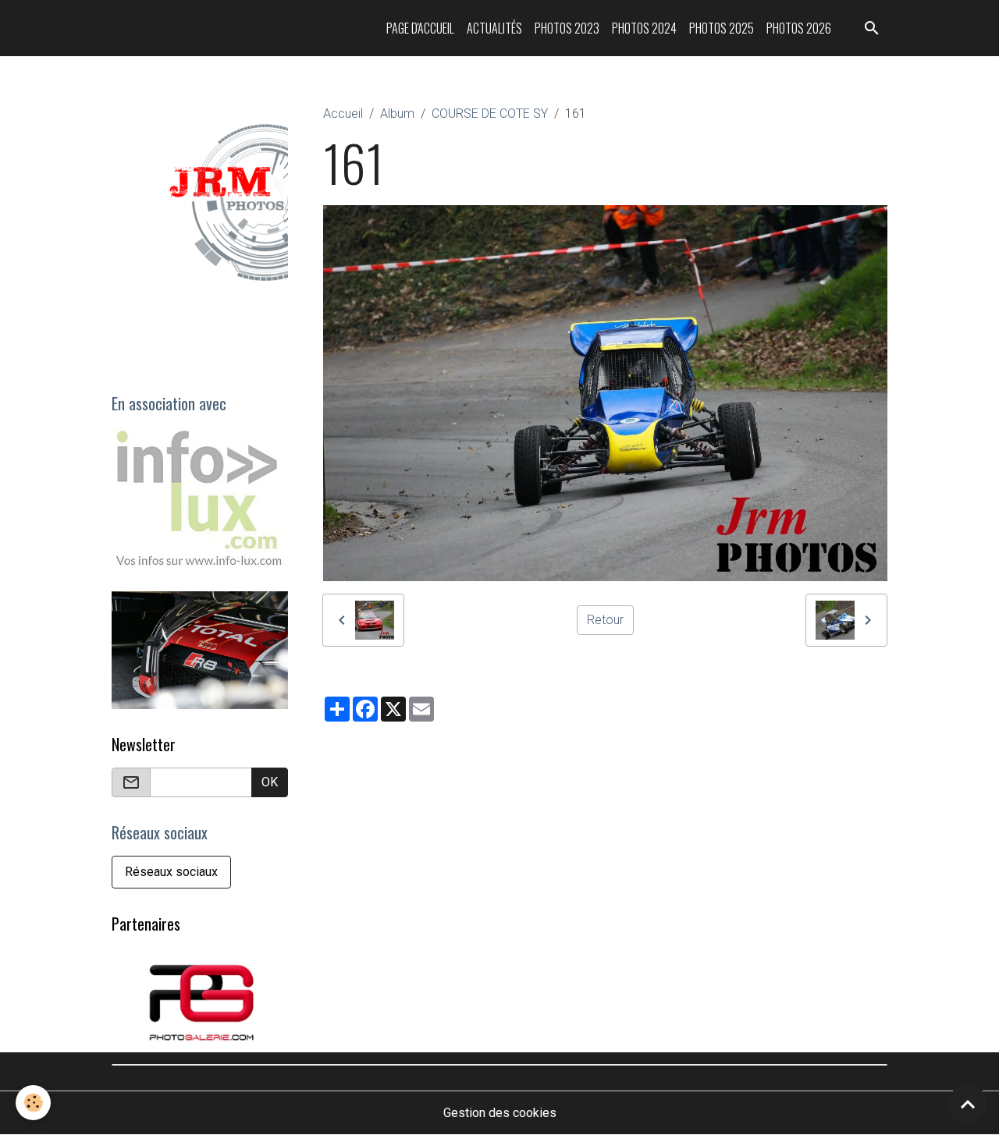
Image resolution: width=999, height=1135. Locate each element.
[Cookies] (33, 1102)
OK (269, 782)
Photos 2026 (798, 28)
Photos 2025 (721, 28)
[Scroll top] (967, 1103)
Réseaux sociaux (171, 871)
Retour (605, 619)
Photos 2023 (567, 28)
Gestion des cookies (499, 1112)
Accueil (343, 113)
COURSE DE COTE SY (490, 113)
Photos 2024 (644, 28)
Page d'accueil (420, 28)
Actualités (494, 28)
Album (397, 113)
